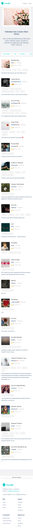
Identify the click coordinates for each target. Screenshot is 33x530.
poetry (17, 113)
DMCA (19, 526)
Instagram (20, 510)
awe (19, 367)
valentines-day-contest (7, 91)
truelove (23, 433)
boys (19, 70)
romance (25, 70)
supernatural (5, 367)
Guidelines (20, 523)
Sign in (4, 507)
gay (3, 370)
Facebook (20, 502)
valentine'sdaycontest (15, 88)
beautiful (4, 172)
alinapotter (5, 110)
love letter (5, 131)
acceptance (5, 433)
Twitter (19, 505)
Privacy (19, 518)
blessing (22, 54)
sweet (30, 54)
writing (4, 214)
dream (12, 433)
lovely (17, 91)
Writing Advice (6, 518)
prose (22, 214)
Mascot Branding (7, 520)
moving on (11, 214)
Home (4, 502)
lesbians (11, 172)
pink (15, 54)
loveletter (12, 131)
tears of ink (5, 88)
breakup (28, 214)
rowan (23, 91)
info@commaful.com (14, 491)
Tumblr (19, 507)
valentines (4, 134)
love (18, 131)
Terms (19, 520)
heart (23, 131)
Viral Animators (6, 523)
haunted (24, 367)
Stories (4, 505)
